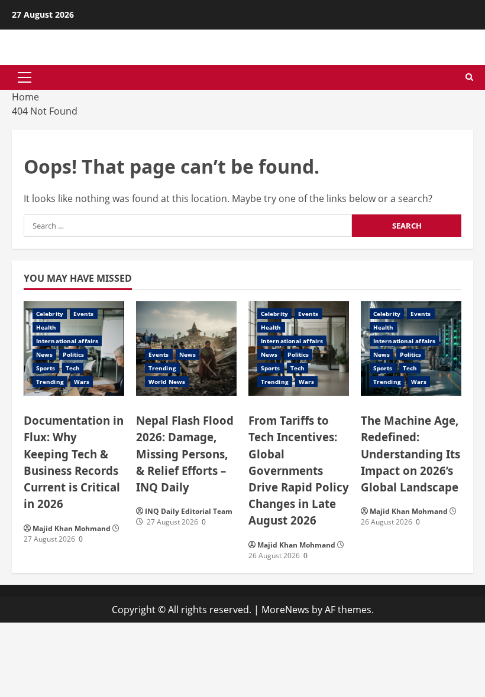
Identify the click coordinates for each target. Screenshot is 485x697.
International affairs (67, 341)
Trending (50, 381)
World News (166, 381)
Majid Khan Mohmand (72, 528)
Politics (73, 354)
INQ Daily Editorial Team (188, 511)
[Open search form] (469, 77)
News (44, 354)
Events (83, 314)
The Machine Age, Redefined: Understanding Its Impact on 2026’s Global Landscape (410, 453)
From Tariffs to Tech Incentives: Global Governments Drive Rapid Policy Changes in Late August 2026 (298, 470)
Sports (46, 368)
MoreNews (285, 609)
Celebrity (49, 314)
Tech (73, 368)
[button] (24, 77)
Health (46, 327)
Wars (81, 381)
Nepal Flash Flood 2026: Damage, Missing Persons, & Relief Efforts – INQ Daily (185, 453)
